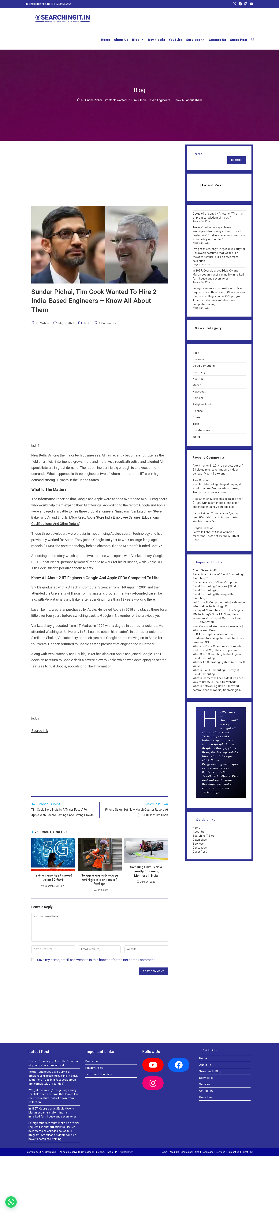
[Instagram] (153, 1083)
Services (198, 843)
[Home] (78, 100)
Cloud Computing (204, 365)
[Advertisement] (99, 178)
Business (198, 359)
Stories (197, 417)
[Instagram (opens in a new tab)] (245, 4)
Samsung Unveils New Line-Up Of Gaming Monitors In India (146, 871)
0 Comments (107, 323)
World (196, 436)
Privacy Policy (94, 1067)
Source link (39, 731)
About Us (198, 831)
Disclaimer (92, 1061)
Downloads (200, 839)
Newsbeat (199, 391)
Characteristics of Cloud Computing (215, 582)
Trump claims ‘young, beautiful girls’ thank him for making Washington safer (216, 517)
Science (198, 410)
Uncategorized (202, 430)
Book (196, 352)
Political (198, 398)
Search (197, 154)
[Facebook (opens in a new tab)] (240, 4)
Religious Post (202, 404)
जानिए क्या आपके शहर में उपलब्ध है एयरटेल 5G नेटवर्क (53, 877)
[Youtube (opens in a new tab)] (250, 4)
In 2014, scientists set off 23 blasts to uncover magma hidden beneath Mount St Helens (218, 469)
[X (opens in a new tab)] (234, 4)
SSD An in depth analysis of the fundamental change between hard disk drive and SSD (218, 638)
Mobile (197, 385)
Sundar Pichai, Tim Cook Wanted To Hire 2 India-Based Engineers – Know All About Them (143, 100)
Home (196, 827)
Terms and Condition (98, 1074)
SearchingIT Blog (203, 835)
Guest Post (200, 851)
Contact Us (200, 847)
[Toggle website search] (252, 39)
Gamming (199, 372)
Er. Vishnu (42, 323)
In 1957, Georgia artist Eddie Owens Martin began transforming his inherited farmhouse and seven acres (218, 274)
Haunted (198, 378)
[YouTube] (153, 1065)
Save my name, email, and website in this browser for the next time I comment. (96, 960)
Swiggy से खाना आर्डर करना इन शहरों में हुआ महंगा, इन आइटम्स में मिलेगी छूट (99, 880)
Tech (87, 323)
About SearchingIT (205, 570)
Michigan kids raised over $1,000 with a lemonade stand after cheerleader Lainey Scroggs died (218, 502)
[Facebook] (178, 1065)
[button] (11, 1202)
